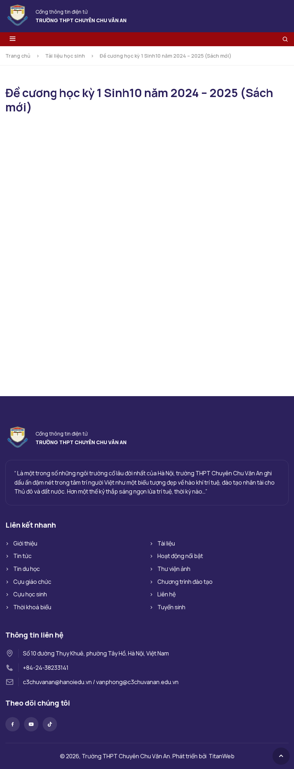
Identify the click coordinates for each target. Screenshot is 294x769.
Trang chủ (17, 55)
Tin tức (22, 556)
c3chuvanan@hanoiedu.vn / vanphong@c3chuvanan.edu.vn (101, 682)
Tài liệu (166, 543)
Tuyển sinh (171, 607)
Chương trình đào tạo (185, 582)
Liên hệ (166, 594)
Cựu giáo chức (32, 582)
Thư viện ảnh (173, 569)
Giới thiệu (25, 543)
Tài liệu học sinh (65, 55)
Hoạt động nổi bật (180, 556)
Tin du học (26, 569)
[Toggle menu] (12, 39)
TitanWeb (221, 756)
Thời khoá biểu (32, 607)
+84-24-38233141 (45, 668)
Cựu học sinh (30, 594)
